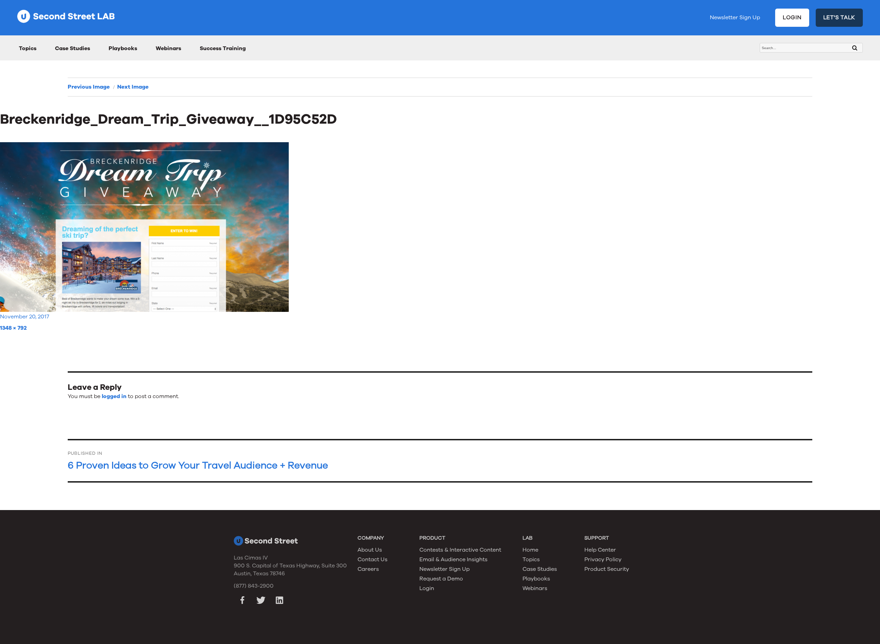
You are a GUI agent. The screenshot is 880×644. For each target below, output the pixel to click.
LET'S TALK (839, 17)
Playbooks (123, 48)
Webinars (168, 48)
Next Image (132, 87)
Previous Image (89, 87)
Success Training (223, 48)
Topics (27, 48)
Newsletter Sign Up (735, 17)
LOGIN (792, 17)
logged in (114, 396)
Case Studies (72, 48)
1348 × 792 (13, 328)
